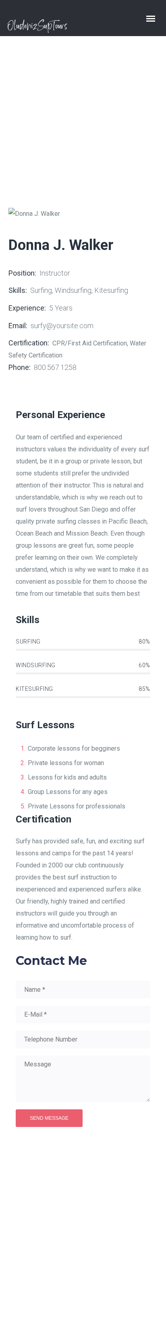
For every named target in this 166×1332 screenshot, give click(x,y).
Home (19, 122)
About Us (90, 1253)
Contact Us (100, 1265)
